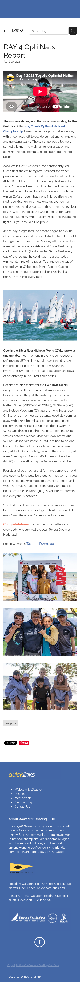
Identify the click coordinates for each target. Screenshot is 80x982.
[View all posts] (4, 31)
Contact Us (22, 806)
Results (20, 793)
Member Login (24, 802)
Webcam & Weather (28, 789)
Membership (23, 798)
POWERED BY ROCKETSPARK (24, 976)
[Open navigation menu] (71, 9)
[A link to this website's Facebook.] (39, 942)
